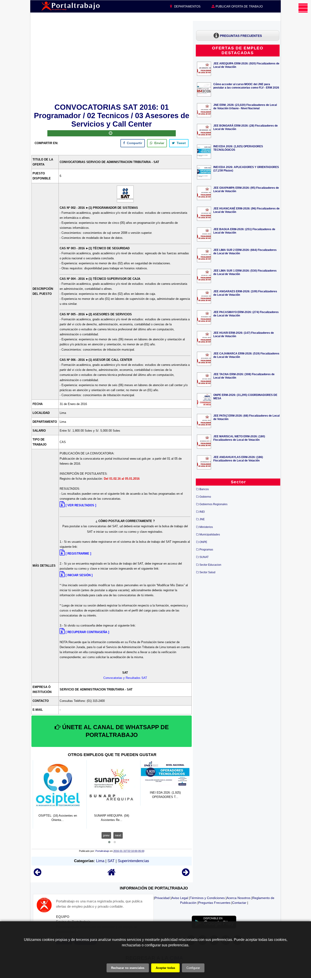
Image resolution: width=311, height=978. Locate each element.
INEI (202, 511)
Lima (100, 861)
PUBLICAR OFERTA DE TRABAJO (239, 6)
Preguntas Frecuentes (214, 902)
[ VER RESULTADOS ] (81, 505)
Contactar (239, 902)
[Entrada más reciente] (37, 874)
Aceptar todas (165, 968)
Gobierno (205, 496)
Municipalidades (209, 534)
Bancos (204, 489)
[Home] (111, 874)
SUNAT (204, 557)
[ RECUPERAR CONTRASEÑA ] (87, 632)
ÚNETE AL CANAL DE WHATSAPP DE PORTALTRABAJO (115, 731)
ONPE (203, 542)
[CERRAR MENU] (303, 8)
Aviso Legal (179, 898)
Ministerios (206, 527)
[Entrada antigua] (185, 874)
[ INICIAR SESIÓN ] (79, 575)
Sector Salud (207, 572)
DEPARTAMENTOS (187, 6)
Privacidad (162, 898)
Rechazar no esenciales (127, 968)
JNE (202, 519)
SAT (111, 861)
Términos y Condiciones (207, 898)
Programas (206, 549)
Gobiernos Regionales (213, 504)
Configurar (193, 968)
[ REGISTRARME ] (78, 553)
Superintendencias (133, 861)
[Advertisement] (111, 61)
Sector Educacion (210, 564)
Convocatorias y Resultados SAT (125, 678)
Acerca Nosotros (238, 898)
